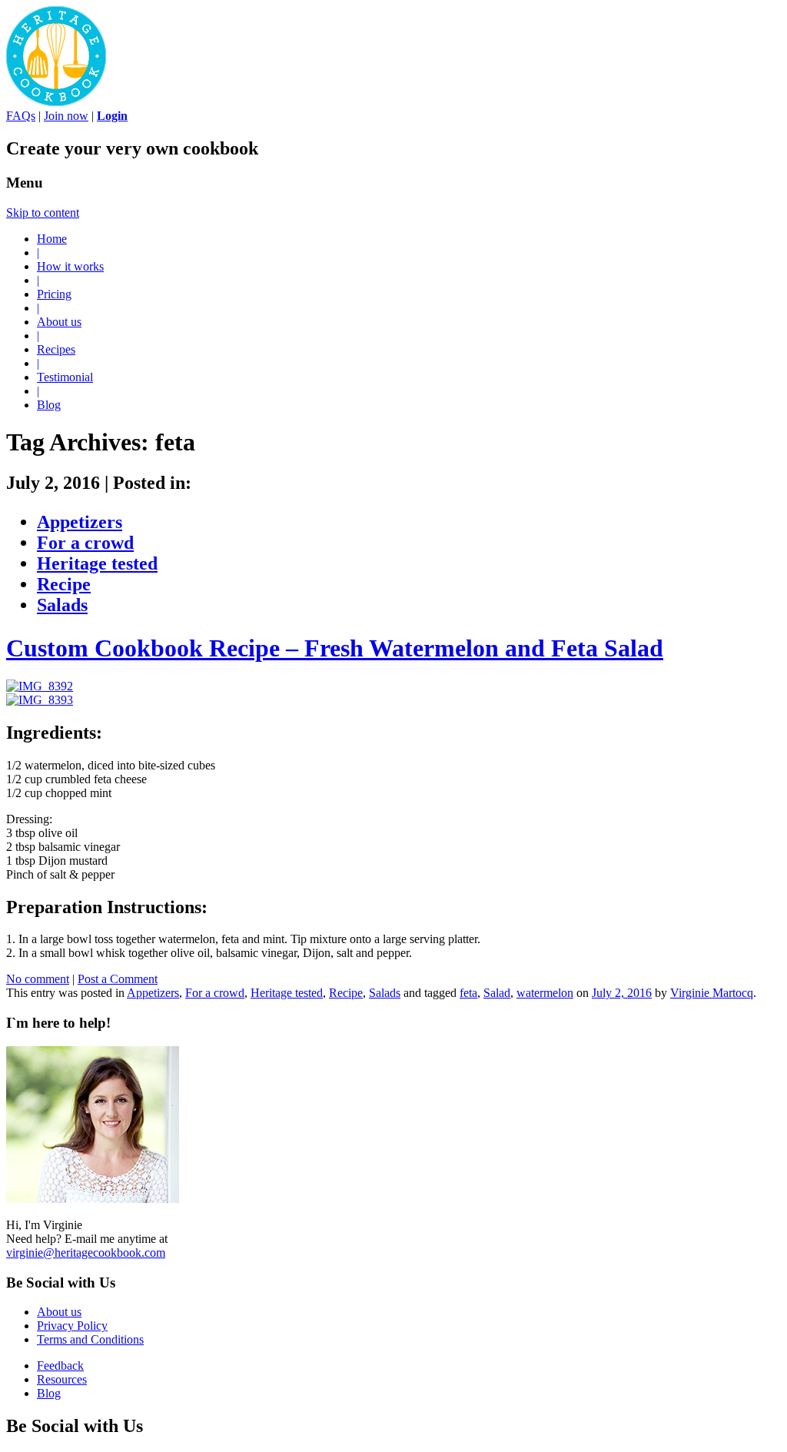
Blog (49, 404)
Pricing (54, 294)
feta (468, 992)
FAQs (20, 115)
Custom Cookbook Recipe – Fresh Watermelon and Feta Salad (334, 648)
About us (59, 321)
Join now (66, 115)
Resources (62, 1379)
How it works (70, 266)
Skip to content (42, 212)
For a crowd (85, 543)
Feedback (60, 1365)
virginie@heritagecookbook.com (85, 1252)
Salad (496, 992)
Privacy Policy (72, 1325)
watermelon (544, 992)
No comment (37, 978)
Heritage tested (97, 563)
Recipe (64, 584)
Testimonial (65, 377)
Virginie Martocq (711, 992)
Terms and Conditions (90, 1339)
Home (52, 238)
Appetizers (79, 522)
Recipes (56, 349)
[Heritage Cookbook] (56, 101)
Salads (62, 605)
